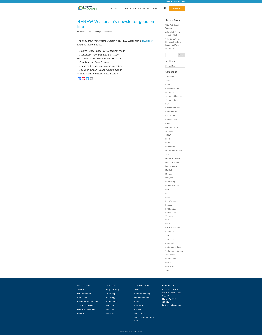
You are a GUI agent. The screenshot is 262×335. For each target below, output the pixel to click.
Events (156, 8)
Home (167, 143)
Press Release (170, 201)
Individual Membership (142, 298)
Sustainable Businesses (174, 251)
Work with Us (139, 305)
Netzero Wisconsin (172, 185)
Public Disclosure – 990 (86, 309)
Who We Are (115, 8)
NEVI (167, 189)
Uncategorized (106, 32)
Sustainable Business (173, 247)
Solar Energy (110, 294)
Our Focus (129, 8)
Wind (167, 270)
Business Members (84, 294)
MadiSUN (169, 170)
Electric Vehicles (171, 112)
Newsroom (177, 1)
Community (169, 92)
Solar (167, 235)
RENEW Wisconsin (172, 227)
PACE (167, 193)
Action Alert (169, 77)
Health (167, 139)
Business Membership (142, 294)
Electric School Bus (172, 108)
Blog (183, 1)
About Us (80, 290)
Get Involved (144, 8)
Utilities (168, 263)
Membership (169, 174)
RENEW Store (139, 313)
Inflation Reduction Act (173, 150)
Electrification (170, 115)
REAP (167, 220)
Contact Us (81, 313)
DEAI (167, 104)
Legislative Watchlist (172, 158)
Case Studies (82, 298)
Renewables (170, 231)
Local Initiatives (171, 166)
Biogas (168, 84)
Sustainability (170, 243)
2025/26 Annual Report (85, 305)
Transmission (170, 255)
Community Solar (171, 100)
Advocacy (169, 80)
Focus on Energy (171, 127)
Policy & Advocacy (112, 290)
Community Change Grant (174, 96)
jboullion (83, 32)
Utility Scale (169, 266)
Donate (176, 8)
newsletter (146, 40)
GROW (168, 135)
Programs (168, 205)
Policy (167, 197)
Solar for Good (170, 239)
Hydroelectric (170, 147)
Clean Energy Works (172, 88)
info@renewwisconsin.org (171, 305)
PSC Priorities (170, 209)
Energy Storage (171, 119)
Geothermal (169, 131)
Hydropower (110, 309)
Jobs (167, 154)
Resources (169, 1)
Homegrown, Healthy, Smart (87, 301)
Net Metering (170, 182)
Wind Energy (110, 298)
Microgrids (169, 178)
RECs (167, 224)
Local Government (172, 162)
